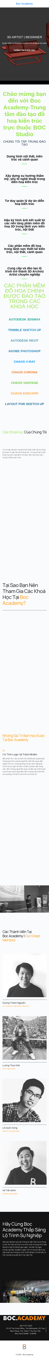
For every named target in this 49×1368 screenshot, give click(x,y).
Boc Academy (24, 3)
